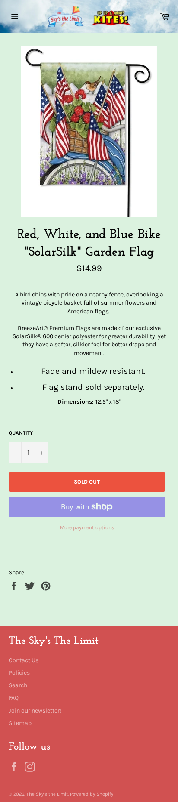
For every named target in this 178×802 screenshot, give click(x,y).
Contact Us (23, 660)
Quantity (21, 433)
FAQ (14, 697)
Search (18, 685)
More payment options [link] (87, 527)
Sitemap (20, 723)
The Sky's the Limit (47, 794)
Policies (19, 672)
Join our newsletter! (35, 710)
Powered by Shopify (91, 794)
